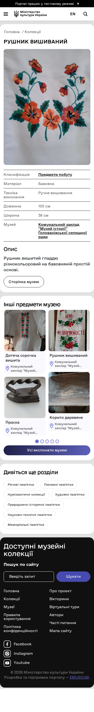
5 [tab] (57, 441)
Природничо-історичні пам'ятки (34, 504)
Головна (11, 591)
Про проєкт (60, 591)
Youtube (22, 663)
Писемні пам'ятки (58, 484)
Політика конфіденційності (21, 629)
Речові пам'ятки (21, 484)
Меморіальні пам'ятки (26, 524)
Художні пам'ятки (69, 494)
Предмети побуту (55, 174)
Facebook (23, 644)
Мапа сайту (60, 631)
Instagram (23, 653)
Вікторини (59, 599)
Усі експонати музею (47, 450)
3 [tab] (47, 441)
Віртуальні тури (64, 607)
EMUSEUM (79, 677)
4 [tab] (52, 441)
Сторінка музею (24, 282)
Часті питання (62, 623)
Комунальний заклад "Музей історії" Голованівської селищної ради (62, 230)
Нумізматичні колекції (26, 494)
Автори (56, 615)
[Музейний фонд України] (30, 13)
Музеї (9, 607)
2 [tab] (42, 441)
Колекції (12, 599)
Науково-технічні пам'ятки (30, 514)
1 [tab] (37, 441)
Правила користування (17, 617)
